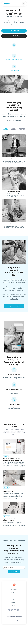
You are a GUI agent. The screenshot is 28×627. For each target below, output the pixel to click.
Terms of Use (10, 620)
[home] (8, 4)
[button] (23, 4)
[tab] (5, 129)
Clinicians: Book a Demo (14, 36)
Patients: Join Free (14, 30)
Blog (14, 599)
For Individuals (14, 589)
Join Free (14, 605)
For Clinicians (14, 592)
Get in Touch (14, 602)
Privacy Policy (18, 620)
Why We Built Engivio (14, 306)
